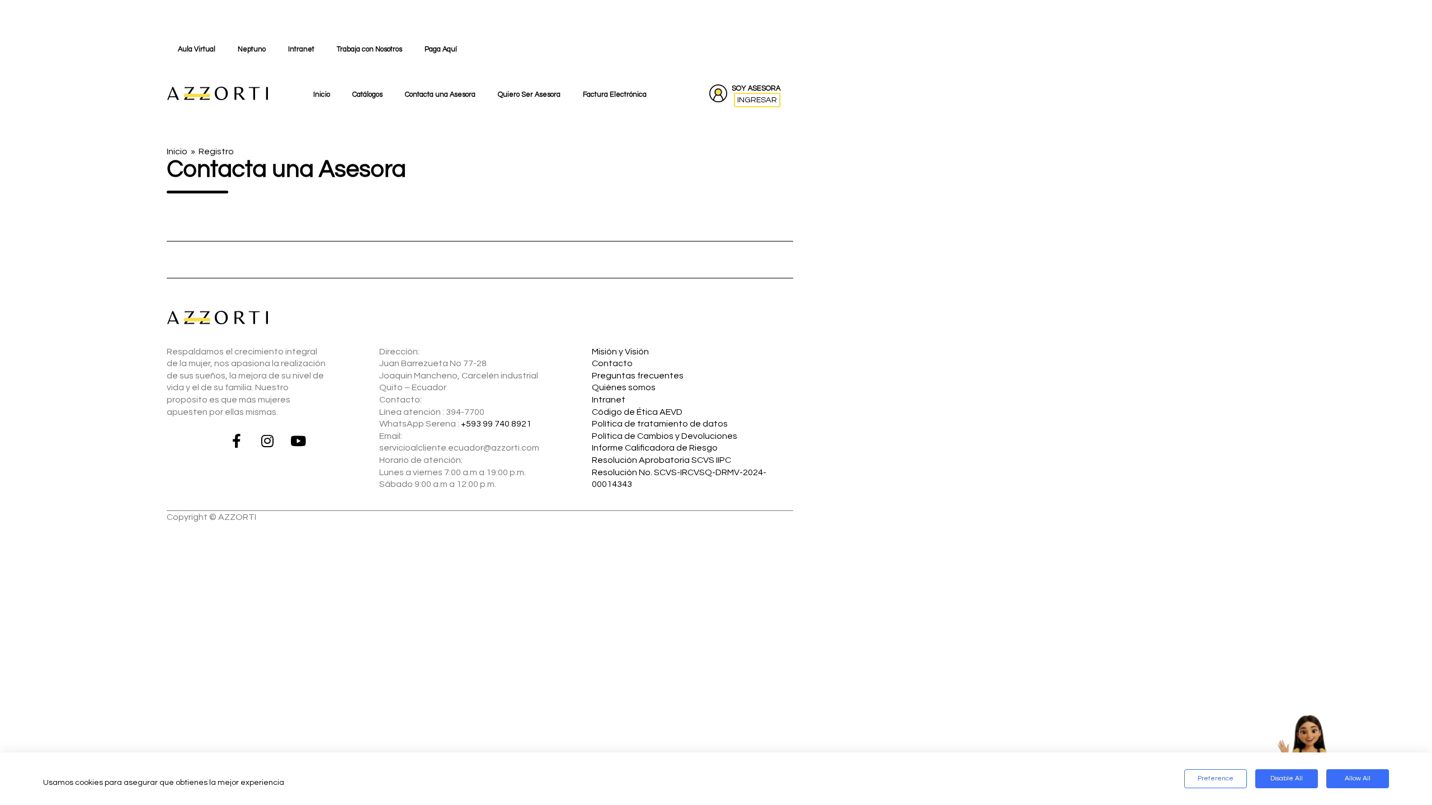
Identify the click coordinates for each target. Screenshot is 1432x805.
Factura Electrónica (615, 94)
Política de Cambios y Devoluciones (664, 436)
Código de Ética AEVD (637, 412)
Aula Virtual (196, 49)
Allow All (1357, 778)
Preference (1215, 778)
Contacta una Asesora (440, 94)
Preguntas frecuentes (638, 375)
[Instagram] (267, 440)
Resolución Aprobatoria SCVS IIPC (661, 460)
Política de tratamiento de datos (660, 423)
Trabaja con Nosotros (369, 49)
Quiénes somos (624, 387)
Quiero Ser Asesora (529, 94)
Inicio (321, 94)
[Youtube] (298, 440)
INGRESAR (757, 100)
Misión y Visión (620, 351)
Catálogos (367, 94)
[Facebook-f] (236, 440)
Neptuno (252, 49)
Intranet (301, 49)
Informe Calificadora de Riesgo (655, 447)
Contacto (612, 363)
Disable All (1286, 778)
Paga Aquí (441, 49)
